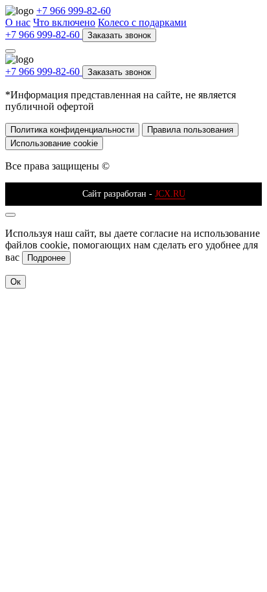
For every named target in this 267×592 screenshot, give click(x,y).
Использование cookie (54, 143)
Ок (15, 282)
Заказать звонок (119, 35)
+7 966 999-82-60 (73, 10)
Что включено (64, 22)
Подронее (46, 258)
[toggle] (10, 51)
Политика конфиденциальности (72, 130)
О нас (17, 22)
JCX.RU (170, 194)
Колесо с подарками (142, 22)
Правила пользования (190, 130)
